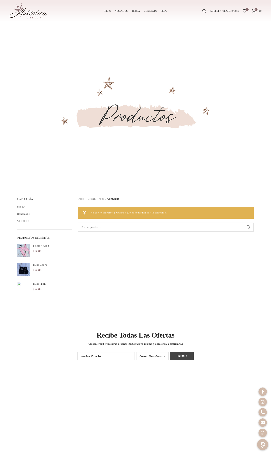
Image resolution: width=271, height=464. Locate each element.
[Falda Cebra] (23, 269)
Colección (23, 220)
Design (21, 206)
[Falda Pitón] (23, 288)
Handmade (23, 213)
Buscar (248, 227)
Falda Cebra (40, 264)
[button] (262, 444)
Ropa (101, 198)
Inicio (81, 198)
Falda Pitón (39, 283)
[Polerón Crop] (23, 250)
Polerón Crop (41, 245)
